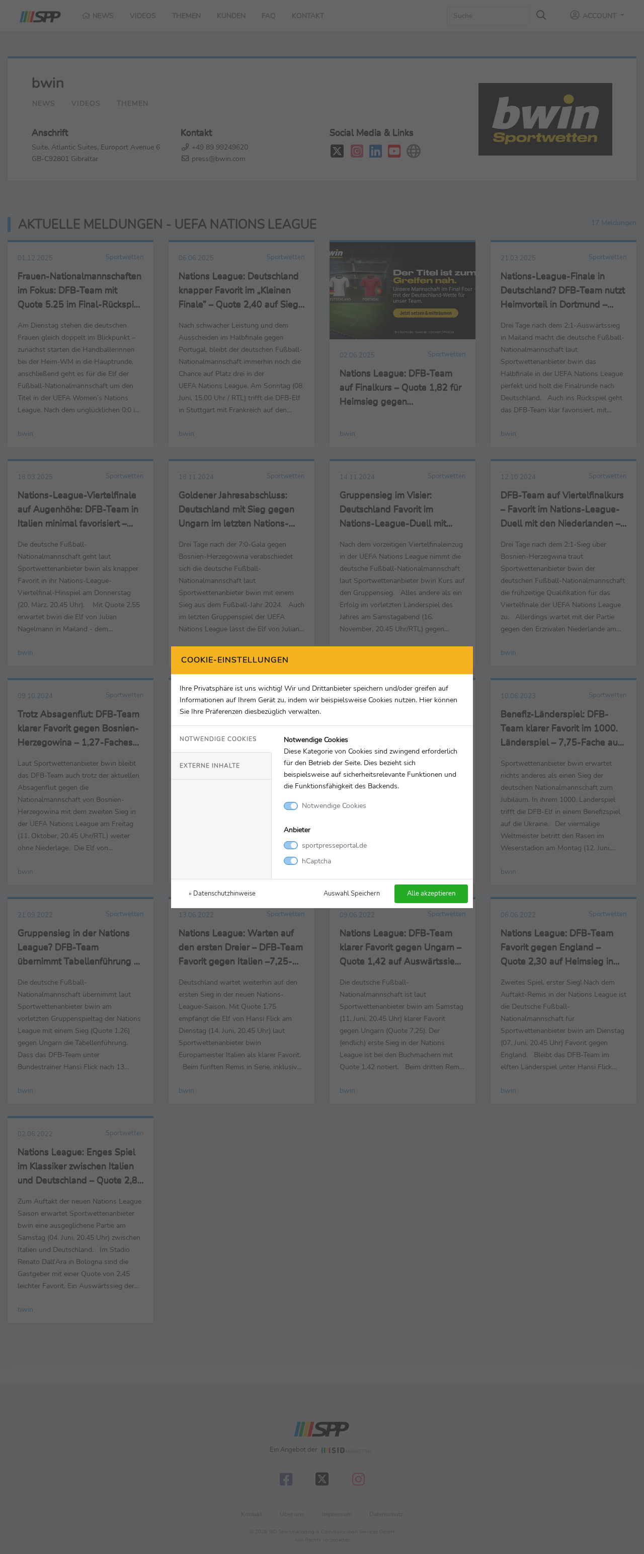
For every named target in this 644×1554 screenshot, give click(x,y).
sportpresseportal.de (334, 845)
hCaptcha (316, 861)
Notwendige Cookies (218, 739)
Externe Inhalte (210, 766)
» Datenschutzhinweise (222, 893)
